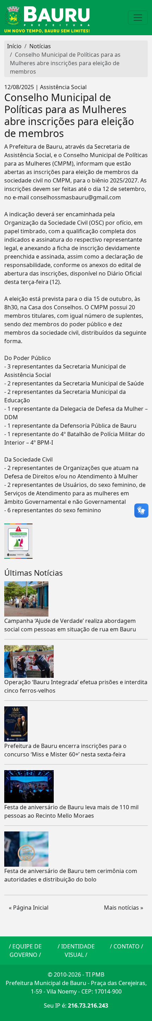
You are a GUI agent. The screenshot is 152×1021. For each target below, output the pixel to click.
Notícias (40, 46)
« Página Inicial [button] (28, 907)
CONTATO (126, 946)
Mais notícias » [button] (123, 907)
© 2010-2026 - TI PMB (76, 974)
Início (14, 46)
